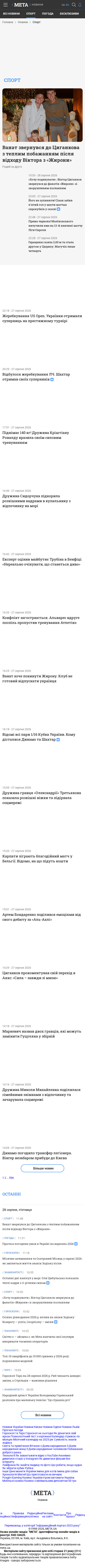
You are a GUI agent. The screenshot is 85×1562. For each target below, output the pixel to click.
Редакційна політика (34, 1515)
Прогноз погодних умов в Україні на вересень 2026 (38, 1244)
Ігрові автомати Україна (58, 1477)
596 (11, 1177)
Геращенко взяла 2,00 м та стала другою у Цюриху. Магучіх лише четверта (51, 246)
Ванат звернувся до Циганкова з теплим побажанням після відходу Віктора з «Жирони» (40, 153)
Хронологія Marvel (14, 1474)
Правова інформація (20, 1515)
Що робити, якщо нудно (66, 1465)
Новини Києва (33, 1426)
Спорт (31, 13)
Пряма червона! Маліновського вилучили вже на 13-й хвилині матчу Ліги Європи (55, 225)
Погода (47, 13)
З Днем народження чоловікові (46, 1449)
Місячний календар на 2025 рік (33, 1439)
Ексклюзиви (69, 13)
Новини (42, 1499)
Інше (5, 1471)
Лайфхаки (9, 1465)
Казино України (32, 1477)
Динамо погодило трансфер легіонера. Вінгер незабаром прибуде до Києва (37, 1155)
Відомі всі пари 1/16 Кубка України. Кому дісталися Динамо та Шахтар (38, 737)
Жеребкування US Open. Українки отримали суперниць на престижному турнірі (42, 318)
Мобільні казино (13, 1480)
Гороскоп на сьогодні (39, 1433)
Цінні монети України (22, 1471)
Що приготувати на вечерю (44, 1474)
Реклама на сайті (48, 1515)
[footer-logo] (42, 1493)
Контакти (60, 1514)
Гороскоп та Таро (13, 1433)
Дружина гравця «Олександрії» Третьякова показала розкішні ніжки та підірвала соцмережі (41, 797)
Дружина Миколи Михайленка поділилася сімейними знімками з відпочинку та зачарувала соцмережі (41, 1094)
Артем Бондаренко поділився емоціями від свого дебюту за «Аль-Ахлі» (41, 917)
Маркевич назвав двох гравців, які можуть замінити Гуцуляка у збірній (41, 1034)
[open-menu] (5, 4)
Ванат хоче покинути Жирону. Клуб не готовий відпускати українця (37, 678)
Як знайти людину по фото (33, 1465)
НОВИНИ (37, 4)
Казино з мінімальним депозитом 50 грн (50, 1480)
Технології (8, 1455)
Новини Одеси (52, 1426)
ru (67, 5)
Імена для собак (67, 1471)
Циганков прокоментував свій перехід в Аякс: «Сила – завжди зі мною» (38, 975)
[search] (74, 5)
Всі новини (11, 13)
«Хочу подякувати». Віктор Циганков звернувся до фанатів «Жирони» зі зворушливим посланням (55, 184)
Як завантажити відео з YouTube (37, 1455)
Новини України (12, 1426)
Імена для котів (47, 1471)
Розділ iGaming (12, 1477)
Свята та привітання (15, 1445)
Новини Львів (70, 1426)
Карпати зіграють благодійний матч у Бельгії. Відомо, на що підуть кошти (37, 858)
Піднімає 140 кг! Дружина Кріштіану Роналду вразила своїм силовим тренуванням (35, 437)
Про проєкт (70, 1515)
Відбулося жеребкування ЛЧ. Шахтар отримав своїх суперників (36, 376)
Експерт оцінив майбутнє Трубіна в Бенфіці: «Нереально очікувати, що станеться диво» (42, 561)
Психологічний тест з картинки (31, 1436)
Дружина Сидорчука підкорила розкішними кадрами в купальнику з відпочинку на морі (36, 501)
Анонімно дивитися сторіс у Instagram (36, 1457)
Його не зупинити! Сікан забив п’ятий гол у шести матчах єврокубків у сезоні (50, 204)
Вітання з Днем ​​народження (48, 1445)
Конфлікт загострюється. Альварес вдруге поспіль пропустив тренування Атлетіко (40, 620)
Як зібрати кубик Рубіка (17, 1468)
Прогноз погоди (12, 1430)
